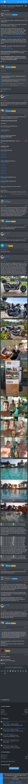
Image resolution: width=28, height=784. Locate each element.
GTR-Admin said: (5, 73)
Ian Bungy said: (5, 629)
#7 (26, 238)
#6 (26, 225)
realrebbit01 (24, 714)
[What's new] (23, 2)
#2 (26, 71)
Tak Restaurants (4, 162)
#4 (26, 114)
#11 (26, 582)
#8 (26, 249)
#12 (26, 610)
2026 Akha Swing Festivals (8, 733)
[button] (2, 1)
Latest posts (5, 718)
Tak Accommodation (5, 127)
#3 (26, 100)
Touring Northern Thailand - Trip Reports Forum (13, 730)
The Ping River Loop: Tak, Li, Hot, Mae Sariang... (12, 36)
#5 (26, 205)
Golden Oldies (6, 742)
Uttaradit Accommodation (7, 48)
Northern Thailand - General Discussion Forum (13, 725)
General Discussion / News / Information (11, 747)
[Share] (25, 18)
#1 (26, 18)
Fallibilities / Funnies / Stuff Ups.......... (11, 745)
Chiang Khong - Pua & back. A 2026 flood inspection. (14, 728)
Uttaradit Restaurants (6, 47)
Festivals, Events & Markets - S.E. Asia (11, 736)
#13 (26, 627)
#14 (26, 654)
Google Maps (4, 131)
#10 (26, 569)
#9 (26, 261)
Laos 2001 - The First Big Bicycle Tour (11, 739)
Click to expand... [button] (14, 85)
